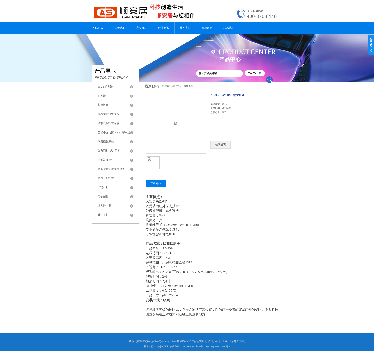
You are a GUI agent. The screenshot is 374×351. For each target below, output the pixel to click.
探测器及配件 (106, 159)
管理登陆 (174, 346)
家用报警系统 (106, 141)
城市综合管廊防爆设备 (111, 169)
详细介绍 (155, 183)
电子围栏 (103, 196)
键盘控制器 (104, 205)
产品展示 (141, 27)
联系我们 (228, 27)
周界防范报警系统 (108, 114)
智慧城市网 (162, 346)
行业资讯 (163, 27)
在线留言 (207, 27)
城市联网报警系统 (108, 123)
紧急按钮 (103, 104)
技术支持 (185, 27)
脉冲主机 (103, 214)
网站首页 (98, 27)
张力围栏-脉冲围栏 (109, 150)
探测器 (102, 95)
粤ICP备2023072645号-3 (218, 346)
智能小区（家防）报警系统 (114, 132)
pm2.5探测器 (105, 86)
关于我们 (119, 27)
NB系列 (102, 187)
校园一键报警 (106, 178)
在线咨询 (220, 144)
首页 (178, 86)
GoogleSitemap (188, 346)
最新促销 (188, 86)
